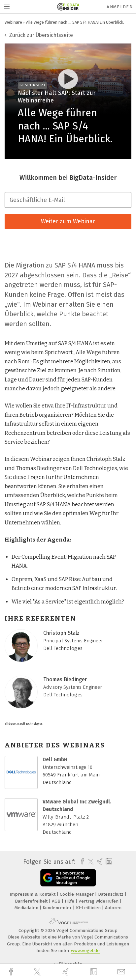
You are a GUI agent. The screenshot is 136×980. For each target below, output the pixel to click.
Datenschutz (111, 894)
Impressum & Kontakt (33, 894)
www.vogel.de (85, 950)
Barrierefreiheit (32, 901)
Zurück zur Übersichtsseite (40, 35)
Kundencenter (58, 907)
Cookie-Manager (77, 894)
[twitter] (38, 972)
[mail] (122, 972)
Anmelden (120, 7)
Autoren (113, 907)
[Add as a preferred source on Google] (68, 877)
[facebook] (12, 972)
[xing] (66, 972)
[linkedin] (94, 972)
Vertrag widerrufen (99, 901)
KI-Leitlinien (89, 907)
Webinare (13, 22)
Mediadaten (27, 907)
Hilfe (70, 901)
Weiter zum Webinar (68, 221)
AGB (57, 901)
